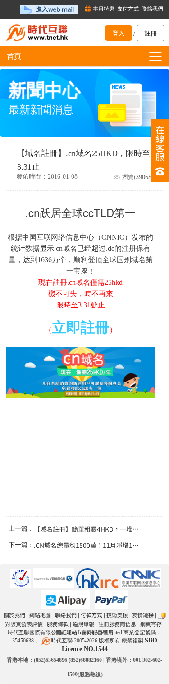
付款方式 (91, 614)
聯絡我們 (66, 614)
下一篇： (85, 545)
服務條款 (58, 623)
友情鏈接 (143, 614)
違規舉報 (83, 623)
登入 (118, 33)
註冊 (150, 33)
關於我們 (14, 614)
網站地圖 (40, 614)
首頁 (14, 56)
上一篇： (85, 529)
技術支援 (117, 614)
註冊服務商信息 (117, 623)
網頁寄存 (151, 623)
